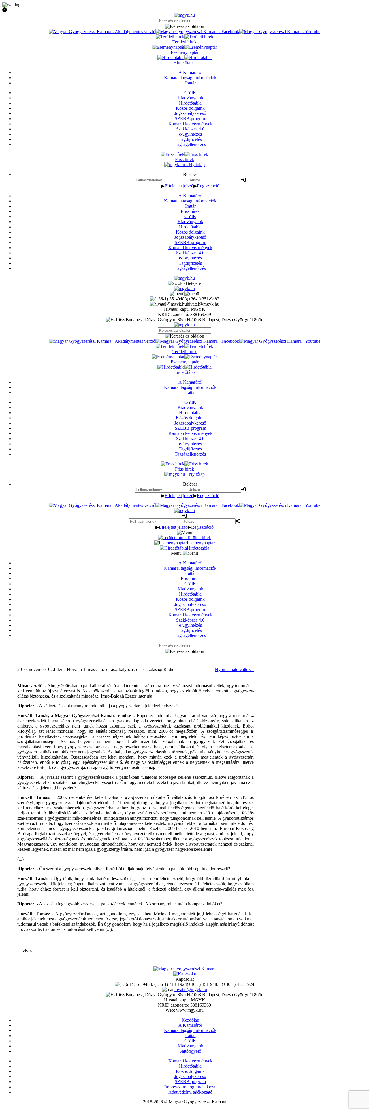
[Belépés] (243, 179)
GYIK (190, 216)
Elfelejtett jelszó (179, 185)
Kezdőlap (190, 1020)
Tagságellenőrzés (190, 268)
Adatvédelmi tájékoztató (190, 1092)
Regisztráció (208, 185)
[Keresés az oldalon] (184, 26)
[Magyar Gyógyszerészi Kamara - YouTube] (279, 31)
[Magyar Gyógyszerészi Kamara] (184, 968)
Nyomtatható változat (234, 669)
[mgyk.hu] (184, 15)
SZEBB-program (190, 242)
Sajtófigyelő (190, 1051)
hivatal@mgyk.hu (190, 989)
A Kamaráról (190, 195)
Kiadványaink (190, 221)
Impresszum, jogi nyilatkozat (190, 1086)
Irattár (190, 206)
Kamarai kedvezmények (190, 247)
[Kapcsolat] (184, 973)
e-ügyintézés (190, 257)
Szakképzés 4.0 (190, 252)
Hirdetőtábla (190, 226)
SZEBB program (190, 1081)
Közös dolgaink (190, 232)
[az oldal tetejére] (184, 283)
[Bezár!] (184, 10)
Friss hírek (190, 211)
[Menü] (184, 293)
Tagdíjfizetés (190, 263)
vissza (27, 950)
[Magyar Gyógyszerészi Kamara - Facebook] (197, 31)
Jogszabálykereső (190, 237)
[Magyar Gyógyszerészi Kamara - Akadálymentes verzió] (102, 31)
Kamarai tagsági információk (190, 200)
